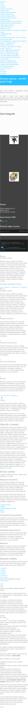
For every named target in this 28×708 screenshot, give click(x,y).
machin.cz (3, 244)
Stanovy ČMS (4, 10)
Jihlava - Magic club (6, 45)
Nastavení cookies (5, 243)
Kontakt (3, 73)
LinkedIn (3, 572)
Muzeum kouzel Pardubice (8, 62)
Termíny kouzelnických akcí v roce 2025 (13, 37)
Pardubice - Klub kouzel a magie (10, 46)
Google (2, 570)
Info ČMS (3, 36)
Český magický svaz (14, 3)
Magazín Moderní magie (8, 12)
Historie (3, 7)
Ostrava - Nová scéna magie (9, 53)
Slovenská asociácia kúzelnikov (10, 57)
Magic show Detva (6, 27)
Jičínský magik (4, 19)
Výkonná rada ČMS (6, 9)
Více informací (5, 395)
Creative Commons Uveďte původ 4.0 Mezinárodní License (13, 249)
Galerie (2, 70)
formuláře (8, 468)
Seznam (2, 573)
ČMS (1, 3)
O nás (2, 5)
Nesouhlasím (15, 287)
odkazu (23, 681)
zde (22, 464)
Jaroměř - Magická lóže (7, 43)
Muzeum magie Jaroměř (8, 61)
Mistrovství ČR (5, 28)
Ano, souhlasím (5, 287)
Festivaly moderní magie (8, 18)
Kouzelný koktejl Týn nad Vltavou (11, 21)
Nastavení (24, 287)
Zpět (1, 584)
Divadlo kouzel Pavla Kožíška (9, 64)
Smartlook (3, 575)
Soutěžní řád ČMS (6, 34)
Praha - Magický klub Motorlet (10, 50)
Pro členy (3, 71)
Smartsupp (4, 577)
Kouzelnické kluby (6, 39)
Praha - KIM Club (5, 48)
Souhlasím (14, 395)
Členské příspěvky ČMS (7, 16)
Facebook (3, 568)
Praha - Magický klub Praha (9, 52)
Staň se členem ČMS (6, 14)
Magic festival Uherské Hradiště (10, 23)
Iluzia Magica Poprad (7, 25)
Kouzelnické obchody (7, 66)
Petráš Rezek (4, 581)
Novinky (3, 2)
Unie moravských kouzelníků (9, 55)
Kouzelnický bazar (6, 68)
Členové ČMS (4, 59)
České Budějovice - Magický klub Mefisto (13, 41)
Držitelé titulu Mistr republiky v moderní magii (13, 31)
